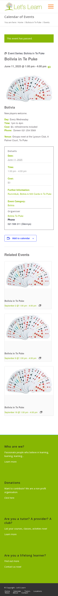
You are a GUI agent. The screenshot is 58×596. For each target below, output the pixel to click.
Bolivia (11, 205)
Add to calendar (21, 238)
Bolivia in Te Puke (14, 300)
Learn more (10, 461)
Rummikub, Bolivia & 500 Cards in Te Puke (29, 193)
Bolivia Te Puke (15, 215)
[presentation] (28, 278)
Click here (9, 497)
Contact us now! (12, 566)
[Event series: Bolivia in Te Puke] (40, 305)
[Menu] (49, 6)
